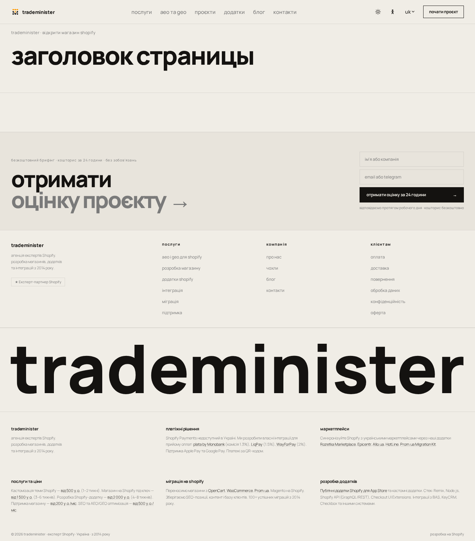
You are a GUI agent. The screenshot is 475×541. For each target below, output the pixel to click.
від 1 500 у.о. (22, 497)
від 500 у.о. (70, 490)
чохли (272, 268)
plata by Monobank (209, 444)
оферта (378, 313)
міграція (170, 301)
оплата (378, 257)
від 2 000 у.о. (118, 497)
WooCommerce (240, 490)
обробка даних (385, 290)
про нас (274, 257)
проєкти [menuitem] (205, 12)
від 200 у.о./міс (63, 503)
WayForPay (286, 444)
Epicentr (364, 444)
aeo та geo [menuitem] (173, 12)
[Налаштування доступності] (392, 12)
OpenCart (216, 490)
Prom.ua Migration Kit (418, 444)
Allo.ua (378, 444)
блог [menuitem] (259, 12)
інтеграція (172, 290)
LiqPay (257, 444)
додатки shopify (177, 279)
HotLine (392, 444)
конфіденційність (388, 301)
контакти (275, 290)
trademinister (25, 32)
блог (271, 279)
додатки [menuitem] (234, 12)
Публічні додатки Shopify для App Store (353, 490)
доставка (380, 268)
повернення (383, 279)
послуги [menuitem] (141, 12)
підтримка (172, 313)
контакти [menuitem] (285, 12)
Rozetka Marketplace (338, 444)
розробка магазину (181, 268)
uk (411, 11)
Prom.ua (262, 490)
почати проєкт (443, 12)
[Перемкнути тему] (378, 12)
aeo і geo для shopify (182, 257)
